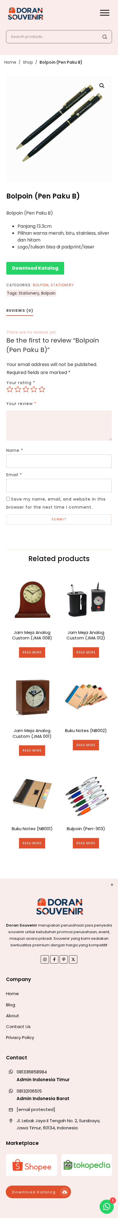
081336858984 (32, 1072)
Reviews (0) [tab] (19, 310)
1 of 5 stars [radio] (9, 389)
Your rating (20, 383)
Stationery (62, 285)
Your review (21, 403)
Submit (59, 519)
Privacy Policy (20, 1037)
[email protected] (36, 1109)
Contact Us (18, 1027)
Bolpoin (41, 285)
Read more (32, 652)
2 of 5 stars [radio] (17, 389)
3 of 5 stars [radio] (25, 389)
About (12, 1016)
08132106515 (29, 1091)
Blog (10, 1005)
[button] (102, 86)
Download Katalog (35, 268)
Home (12, 994)
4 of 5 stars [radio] (33, 389)
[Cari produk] (105, 37)
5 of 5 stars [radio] (41, 389)
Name (14, 450)
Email (14, 475)
